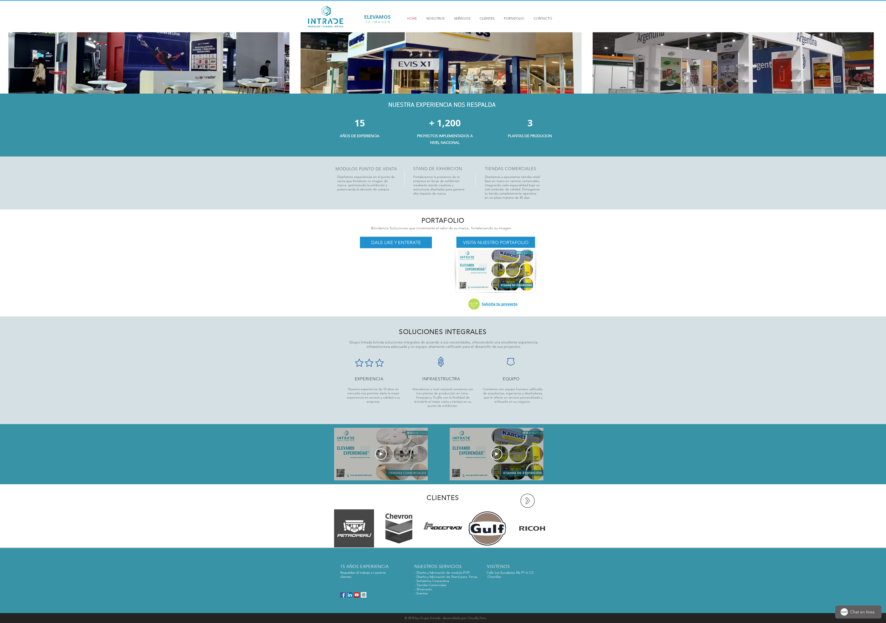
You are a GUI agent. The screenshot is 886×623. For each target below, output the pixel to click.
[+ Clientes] (528, 501)
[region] (474, 304)
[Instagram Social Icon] (363, 595)
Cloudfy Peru (476, 618)
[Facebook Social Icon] (343, 595)
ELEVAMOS (378, 16)
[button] (396, 242)
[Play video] (381, 454)
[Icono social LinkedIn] (350, 595)
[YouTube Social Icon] (356, 595)
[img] (354, 528)
